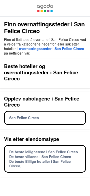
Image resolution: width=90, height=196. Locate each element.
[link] (45, 8)
